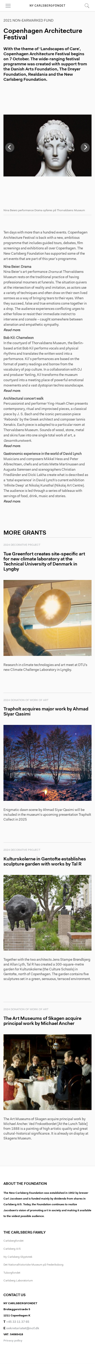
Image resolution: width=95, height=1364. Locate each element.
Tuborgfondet (11, 1273)
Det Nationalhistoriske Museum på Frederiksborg (33, 1264)
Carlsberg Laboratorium (18, 1280)
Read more (11, 330)
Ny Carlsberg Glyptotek (17, 1257)
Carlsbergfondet (13, 1241)
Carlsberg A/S (12, 1249)
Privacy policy (12, 1340)
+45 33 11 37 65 (17, 1322)
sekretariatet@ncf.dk (22, 1328)
